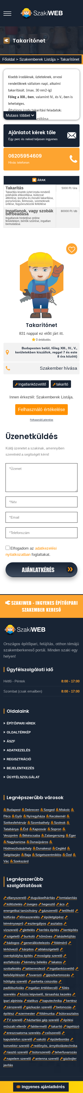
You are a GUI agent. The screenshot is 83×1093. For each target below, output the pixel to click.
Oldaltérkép (19, 732)
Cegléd (61, 848)
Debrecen (32, 810)
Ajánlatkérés (38, 569)
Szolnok (59, 822)
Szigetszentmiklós (48, 855)
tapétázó (73, 1026)
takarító (62, 384)
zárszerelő (14, 1007)
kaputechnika (52, 1000)
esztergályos (37, 923)
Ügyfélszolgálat (23, 777)
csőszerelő (53, 1033)
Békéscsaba (31, 835)
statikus (32, 1000)
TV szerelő (14, 1020)
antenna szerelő (47, 1058)
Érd (25, 829)
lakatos (56, 962)
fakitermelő (39, 1026)
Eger (72, 835)
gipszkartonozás (58, 975)
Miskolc (64, 810)
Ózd (69, 855)
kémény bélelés (35, 962)
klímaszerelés (30, 917)
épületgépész (54, 917)
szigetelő (13, 936)
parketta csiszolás (44, 981)
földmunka (47, 1013)
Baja (27, 855)
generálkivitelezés (37, 943)
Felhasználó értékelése (41, 409)
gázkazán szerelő (39, 1007)
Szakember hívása (58, 368)
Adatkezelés (18, 750)
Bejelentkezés (20, 768)
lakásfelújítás (66, 936)
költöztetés (14, 904)
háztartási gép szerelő (43, 1020)
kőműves (45, 936)
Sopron (56, 829)
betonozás (63, 1007)
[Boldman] (41, 13)
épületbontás (59, 1039)
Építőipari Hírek (21, 723)
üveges (32, 904)
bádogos (13, 943)
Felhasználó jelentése (41, 420)
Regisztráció (19, 759)
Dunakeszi (43, 848)
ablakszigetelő (48, 949)
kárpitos (28, 949)
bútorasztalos (69, 1013)
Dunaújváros (39, 842)
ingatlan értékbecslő (43, 988)
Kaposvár (39, 829)
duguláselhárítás (43, 898)
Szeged (49, 810)
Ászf (11, 741)
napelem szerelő (19, 1058)
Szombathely (40, 822)
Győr (18, 816)
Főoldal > (10, 59)
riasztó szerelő (17, 1052)
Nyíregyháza (36, 816)
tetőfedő (68, 910)
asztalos (56, 923)
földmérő (60, 943)
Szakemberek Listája (38, 59)
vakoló (41, 1039)
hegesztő (48, 904)
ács (62, 904)
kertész (71, 1000)
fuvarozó (35, 975)
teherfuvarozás (66, 1052)
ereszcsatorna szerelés (24, 1033)
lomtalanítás (68, 898)
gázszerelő (50, 910)
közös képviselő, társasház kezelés (45, 994)
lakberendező (35, 968)
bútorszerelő (41, 1052)
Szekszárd (21, 861)
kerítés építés (49, 930)
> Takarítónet (68, 59)
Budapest (14, 810)
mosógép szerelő (49, 955)
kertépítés (70, 930)
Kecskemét (57, 816)
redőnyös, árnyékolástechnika (55, 1046)
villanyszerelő (16, 898)
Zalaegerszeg (54, 835)
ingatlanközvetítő (32, 384)
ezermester (26, 1013)
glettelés (29, 930)
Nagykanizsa (16, 842)
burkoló (29, 936)
